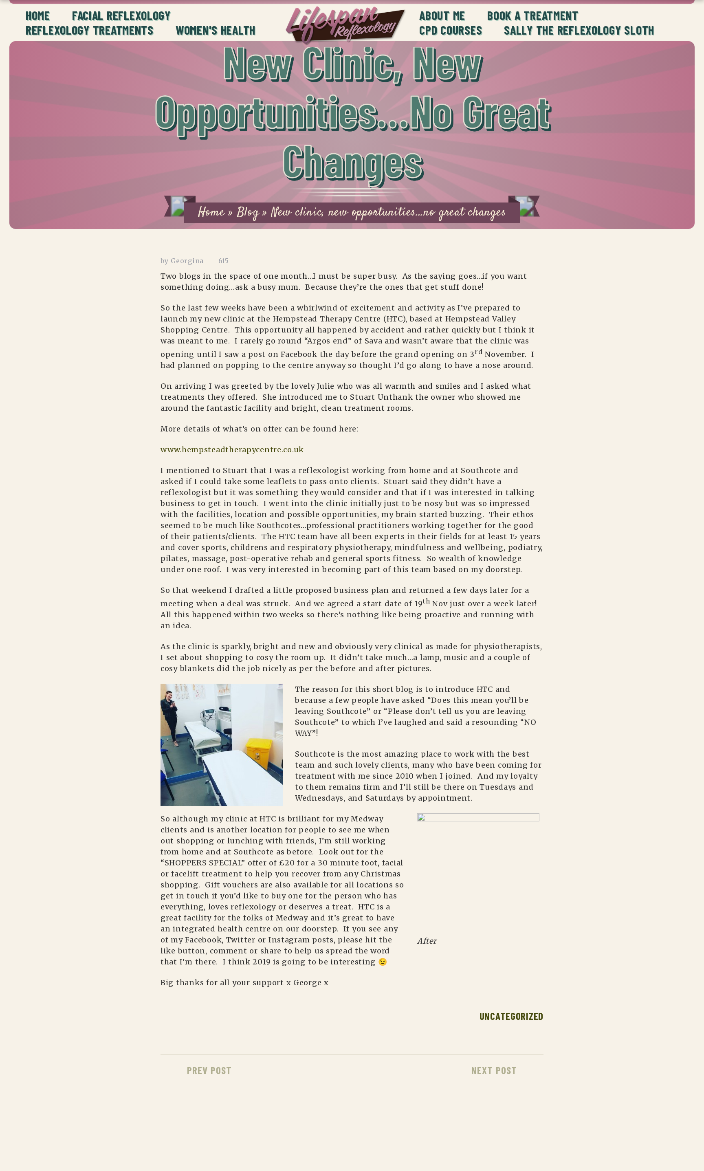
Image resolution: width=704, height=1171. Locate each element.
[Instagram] (481, 1139)
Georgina (187, 261)
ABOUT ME (442, 15)
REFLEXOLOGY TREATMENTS (90, 29)
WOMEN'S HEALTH (215, 29)
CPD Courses (450, 29)
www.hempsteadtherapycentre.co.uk (232, 449)
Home (211, 212)
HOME (38, 15)
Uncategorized (511, 1015)
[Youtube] (521, 1139)
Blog (248, 212)
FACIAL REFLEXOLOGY (121, 15)
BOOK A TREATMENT (533, 15)
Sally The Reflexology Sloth (579, 29)
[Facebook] (501, 1139)
